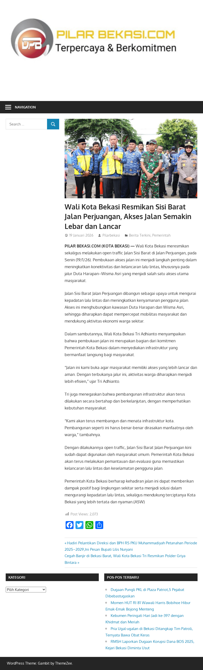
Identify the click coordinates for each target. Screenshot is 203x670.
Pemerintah (161, 235)
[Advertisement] (101, 80)
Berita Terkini (140, 235)
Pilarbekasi (111, 235)
